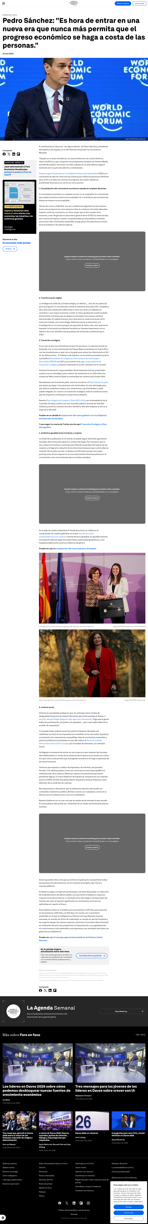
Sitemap (74, 1214)
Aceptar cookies (92, 265)
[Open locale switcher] (3, 1217)
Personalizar (128, 1218)
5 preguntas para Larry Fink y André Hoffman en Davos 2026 (128, 1134)
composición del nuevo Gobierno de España (76, 548)
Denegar (129, 1207)
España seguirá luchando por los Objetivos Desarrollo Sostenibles (68, 173)
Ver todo (140, 1035)
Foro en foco (10, 15)
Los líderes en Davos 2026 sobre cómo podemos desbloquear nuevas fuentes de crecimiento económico (37, 1090)
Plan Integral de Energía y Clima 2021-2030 (66, 400)
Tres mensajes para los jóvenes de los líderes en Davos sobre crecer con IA (106, 1088)
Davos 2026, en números (86, 1133)
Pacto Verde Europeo (98, 382)
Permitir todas (128, 1213)
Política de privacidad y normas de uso (74, 1210)
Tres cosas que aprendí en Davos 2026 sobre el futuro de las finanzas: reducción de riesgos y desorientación (18, 1136)
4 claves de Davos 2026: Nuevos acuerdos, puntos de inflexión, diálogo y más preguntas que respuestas (54, 1136)
